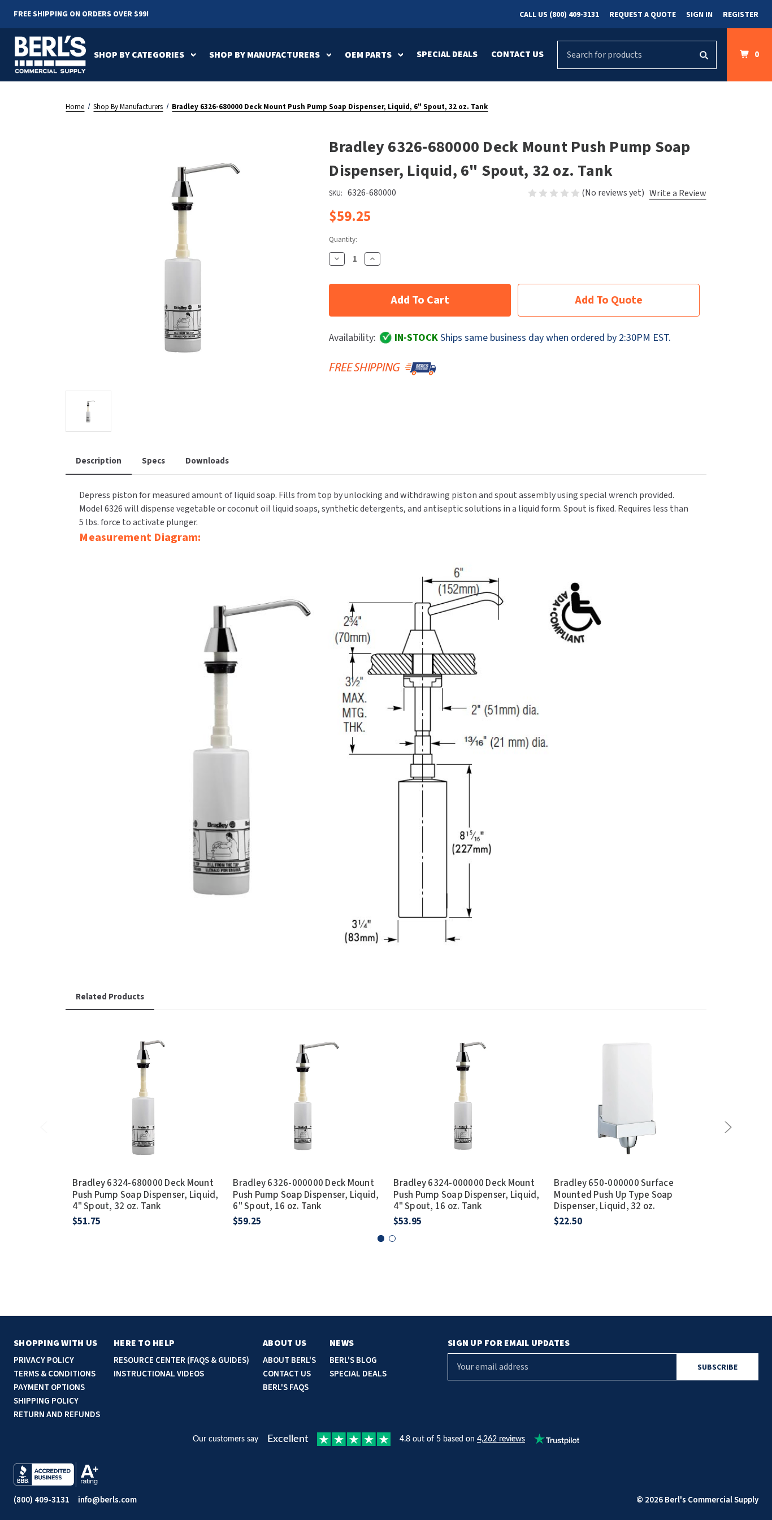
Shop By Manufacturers (264, 55)
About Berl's (289, 1360)
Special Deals (447, 54)
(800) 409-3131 (42, 1500)
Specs (153, 461)
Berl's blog (353, 1360)
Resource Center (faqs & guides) (181, 1360)
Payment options (49, 1387)
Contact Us (517, 54)
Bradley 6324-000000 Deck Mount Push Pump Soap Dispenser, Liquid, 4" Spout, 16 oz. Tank (466, 1194)
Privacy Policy (44, 1360)
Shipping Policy (46, 1401)
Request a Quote (642, 14)
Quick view (146, 1081)
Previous (45, 1127)
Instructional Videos (159, 1374)
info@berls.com (107, 1500)
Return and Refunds (57, 1415)
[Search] (703, 54)
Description (99, 461)
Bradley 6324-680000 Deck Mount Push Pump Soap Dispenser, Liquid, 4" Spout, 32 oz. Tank (145, 1194)
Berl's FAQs (286, 1387)
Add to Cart (146, 1113)
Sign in (699, 14)
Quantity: (343, 240)
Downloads (207, 461)
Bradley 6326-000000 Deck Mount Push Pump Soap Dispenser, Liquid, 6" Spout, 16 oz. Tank (306, 1194)
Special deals (358, 1374)
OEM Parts (368, 55)
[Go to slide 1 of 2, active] (381, 1238)
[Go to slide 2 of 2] (392, 1238)
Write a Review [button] (677, 193)
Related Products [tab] (110, 997)
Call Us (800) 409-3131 (559, 14)
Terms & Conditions (55, 1374)
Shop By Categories (139, 55)
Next (726, 1127)
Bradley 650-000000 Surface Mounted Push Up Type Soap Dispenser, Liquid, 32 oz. (614, 1194)
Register (740, 14)
